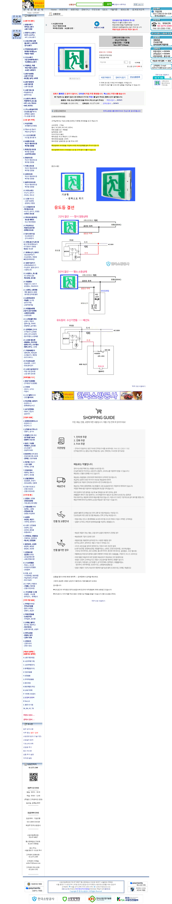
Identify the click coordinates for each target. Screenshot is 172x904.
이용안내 (106, 889)
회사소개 (65, 889)
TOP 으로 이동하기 (139, 386)
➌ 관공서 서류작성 (119, 4)
